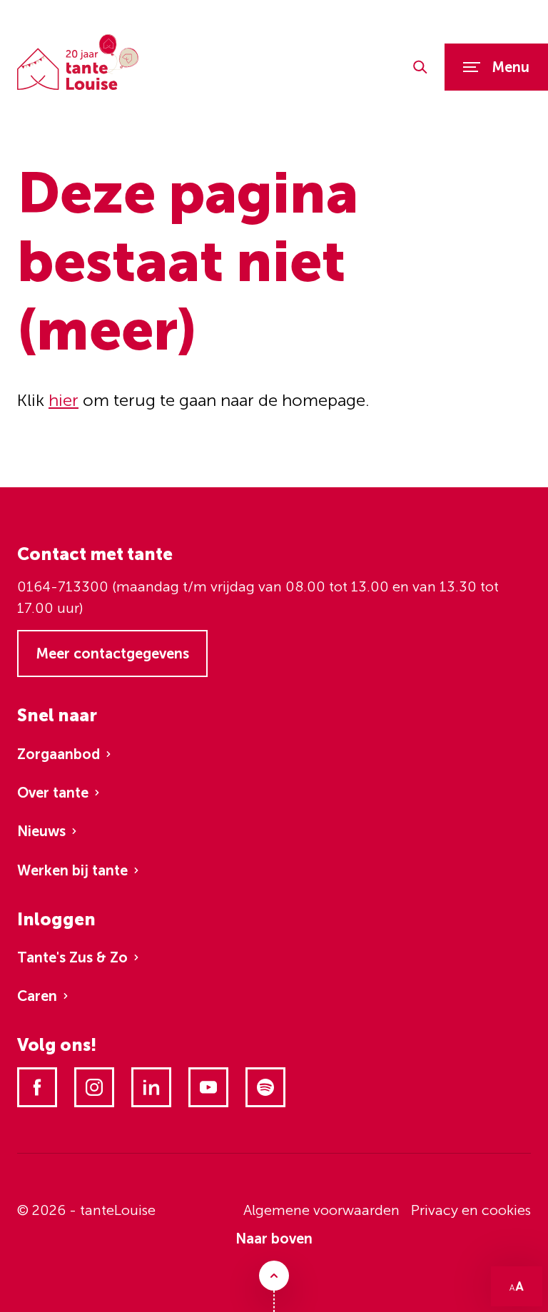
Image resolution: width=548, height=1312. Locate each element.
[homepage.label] (77, 62)
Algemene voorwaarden (321, 1210)
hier (63, 400)
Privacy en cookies (471, 1210)
